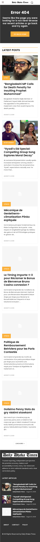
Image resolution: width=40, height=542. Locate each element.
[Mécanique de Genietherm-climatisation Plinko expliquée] (20, 193)
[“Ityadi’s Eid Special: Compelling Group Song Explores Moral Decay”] (20, 132)
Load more (19, 443)
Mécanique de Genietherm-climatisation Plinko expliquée (17, 215)
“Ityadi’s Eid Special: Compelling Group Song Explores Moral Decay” (19, 152)
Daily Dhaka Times (19, 492)
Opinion (6, 204)
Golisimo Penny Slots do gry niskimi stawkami (19, 410)
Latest (6, 78)
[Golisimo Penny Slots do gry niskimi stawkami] (20, 393)
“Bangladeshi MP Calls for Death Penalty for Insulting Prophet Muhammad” (19, 89)
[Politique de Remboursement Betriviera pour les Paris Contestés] (20, 325)
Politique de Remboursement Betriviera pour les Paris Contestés (19, 347)
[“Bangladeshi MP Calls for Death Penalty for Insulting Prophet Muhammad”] (20, 67)
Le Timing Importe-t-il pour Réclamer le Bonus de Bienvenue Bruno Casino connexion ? (19, 280)
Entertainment (9, 143)
